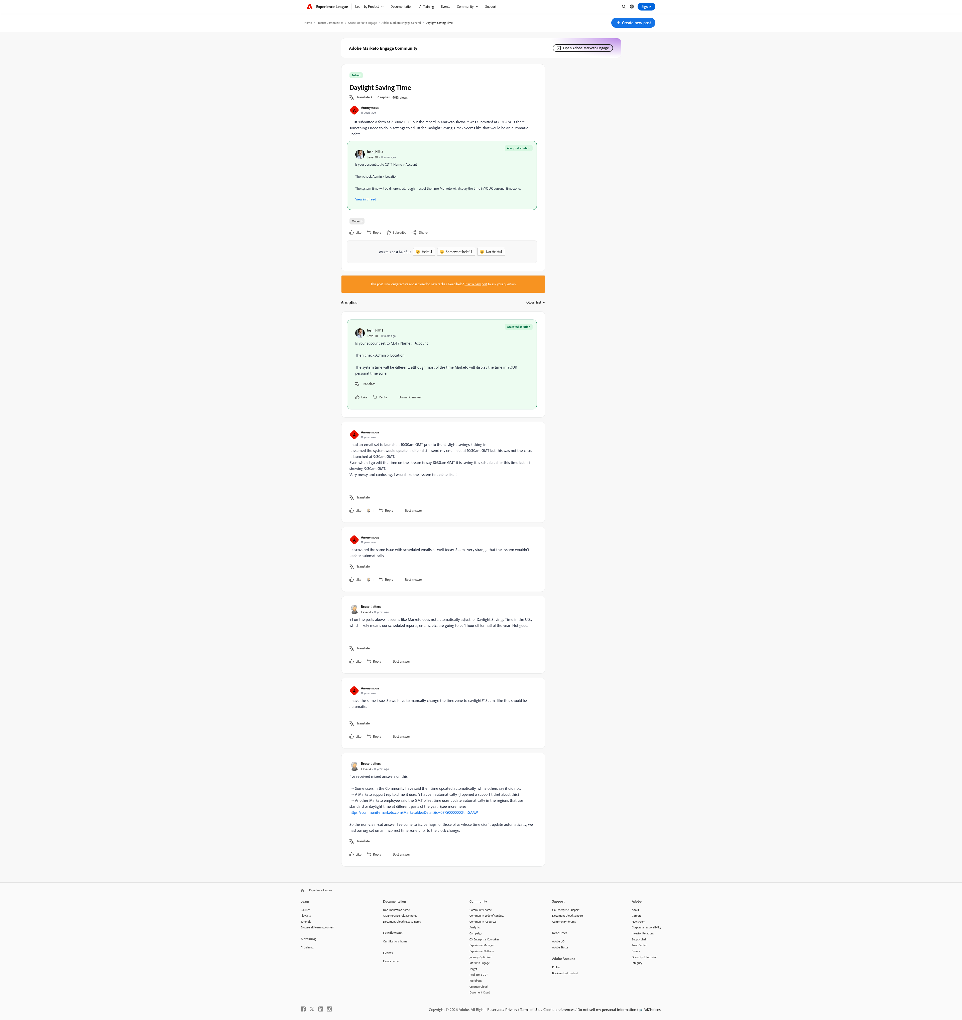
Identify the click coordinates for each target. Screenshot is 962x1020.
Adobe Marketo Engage (362, 23)
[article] (442, 364)
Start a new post (476, 284)
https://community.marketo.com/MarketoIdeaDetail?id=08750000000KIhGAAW (413, 812)
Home (308, 23)
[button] (633, 23)
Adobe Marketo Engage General (401, 23)
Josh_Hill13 (375, 151)
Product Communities (330, 23)
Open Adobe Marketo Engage (586, 48)
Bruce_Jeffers (371, 606)
